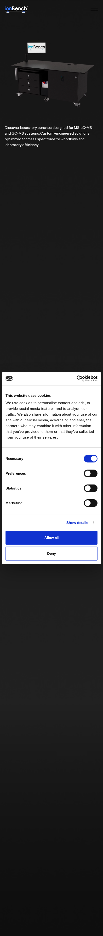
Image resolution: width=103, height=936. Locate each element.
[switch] (90, 473)
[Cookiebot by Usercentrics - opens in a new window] (76, 378)
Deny (51, 553)
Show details (77, 522)
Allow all (51, 538)
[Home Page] (16, 9)
